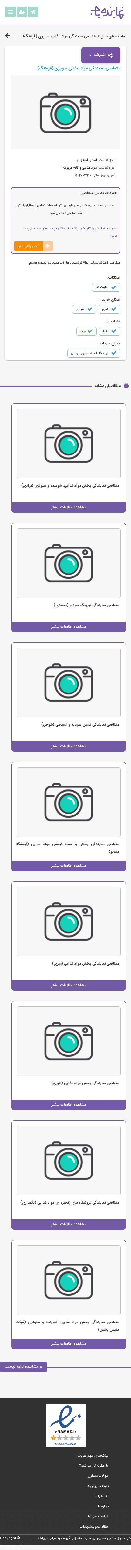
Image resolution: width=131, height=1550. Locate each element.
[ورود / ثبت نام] (22, 12)
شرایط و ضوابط (98, 1516)
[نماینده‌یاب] (107, 13)
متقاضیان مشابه (108, 386)
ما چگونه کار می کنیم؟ (94, 1465)
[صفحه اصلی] (33, 12)
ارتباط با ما (101, 1496)
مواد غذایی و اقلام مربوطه (80, 167)
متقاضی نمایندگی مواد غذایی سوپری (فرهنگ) (60, 36)
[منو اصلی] (10, 12)
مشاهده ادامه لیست (22, 1366)
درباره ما (103, 1506)
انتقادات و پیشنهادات (94, 1527)
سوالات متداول (98, 1476)
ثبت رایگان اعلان (28, 246)
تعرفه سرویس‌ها (98, 1486)
